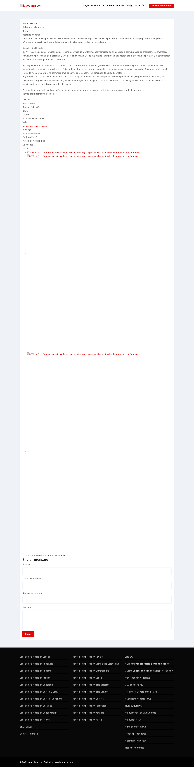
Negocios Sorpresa (134, 748)
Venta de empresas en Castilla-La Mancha (41, 699)
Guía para (147, 664)
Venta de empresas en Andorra (35, 671)
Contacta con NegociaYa (137, 678)
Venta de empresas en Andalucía (36, 664)
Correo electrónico (31, 578)
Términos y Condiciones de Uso (141, 692)
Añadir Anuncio (115, 5)
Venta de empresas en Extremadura (91, 671)
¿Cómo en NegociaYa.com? (149, 671)
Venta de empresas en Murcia (87, 720)
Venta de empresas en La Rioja (88, 699)
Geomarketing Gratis (135, 741)
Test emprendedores (135, 734)
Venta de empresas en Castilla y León (39, 692)
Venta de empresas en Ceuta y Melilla (39, 713)
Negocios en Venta (93, 5)
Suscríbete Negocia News (138, 699)
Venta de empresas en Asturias (88, 713)
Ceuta (25, 31)
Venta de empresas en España (35, 657)
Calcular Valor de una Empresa (140, 713)
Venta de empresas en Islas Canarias (91, 692)
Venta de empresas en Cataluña (36, 706)
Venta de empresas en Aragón (35, 678)
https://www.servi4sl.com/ (35, 126)
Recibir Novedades (161, 5)
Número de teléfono (32, 593)
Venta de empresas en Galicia (87, 678)
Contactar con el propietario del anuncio (45, 555)
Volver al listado (30, 23)
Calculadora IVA (133, 720)
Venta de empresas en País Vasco (89, 706)
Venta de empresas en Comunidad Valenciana (96, 664)
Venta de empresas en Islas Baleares (91, 685)
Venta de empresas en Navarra (88, 657)
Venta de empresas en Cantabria (36, 685)
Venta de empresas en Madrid (35, 720)
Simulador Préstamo (135, 727)
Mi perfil (139, 5)
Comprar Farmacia (29, 734)
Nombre (26, 564)
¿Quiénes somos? (134, 685)
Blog (129, 5)
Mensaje (26, 607)
